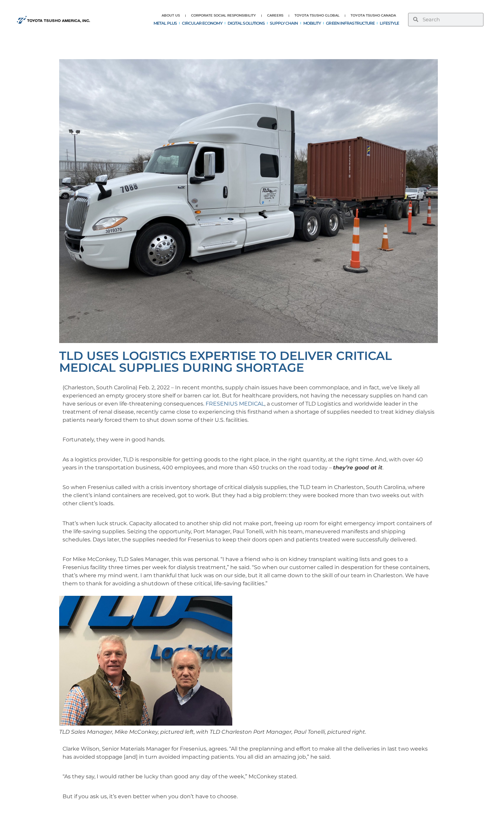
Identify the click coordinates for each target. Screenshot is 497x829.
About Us (171, 15)
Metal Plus (165, 23)
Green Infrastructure (350, 23)
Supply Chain (284, 23)
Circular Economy (202, 23)
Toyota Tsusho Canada (373, 15)
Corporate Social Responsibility (223, 15)
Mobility (312, 23)
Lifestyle (389, 23)
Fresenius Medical (235, 403)
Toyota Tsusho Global (316, 15)
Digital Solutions (246, 23)
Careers (275, 15)
